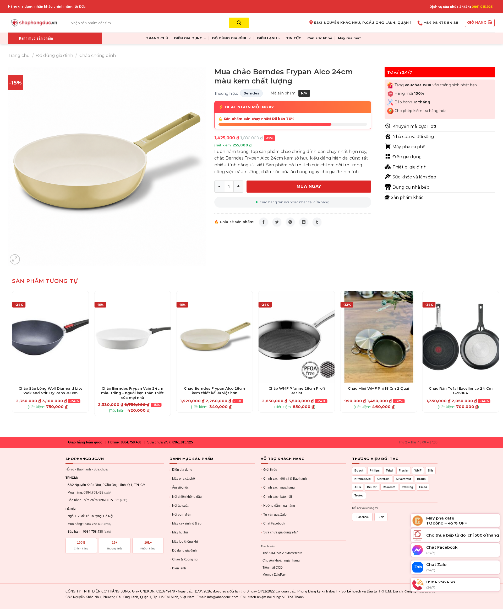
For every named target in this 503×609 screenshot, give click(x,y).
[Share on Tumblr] (317, 222)
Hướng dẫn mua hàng (278, 505)
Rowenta (389, 487)
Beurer (372, 487)
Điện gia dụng (181, 470)
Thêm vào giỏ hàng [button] (50, 381)
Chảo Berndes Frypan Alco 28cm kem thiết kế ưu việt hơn (214, 390)
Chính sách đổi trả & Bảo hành (284, 478)
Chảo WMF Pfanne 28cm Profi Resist (297, 390)
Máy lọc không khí (184, 541)
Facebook (363, 516)
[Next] (499, 355)
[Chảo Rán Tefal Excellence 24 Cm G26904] (461, 337)
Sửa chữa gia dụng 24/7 (279, 532)
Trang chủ (19, 55)
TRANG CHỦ (157, 38)
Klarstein (383, 478)
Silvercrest (403, 478)
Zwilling (407, 487)
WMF (418, 470)
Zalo (381, 516)
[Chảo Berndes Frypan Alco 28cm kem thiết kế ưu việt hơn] (214, 337)
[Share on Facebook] (263, 222)
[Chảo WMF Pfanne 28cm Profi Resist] (296, 337)
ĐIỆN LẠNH (267, 38)
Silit (430, 470)
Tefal (389, 470)
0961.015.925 (482, 7)
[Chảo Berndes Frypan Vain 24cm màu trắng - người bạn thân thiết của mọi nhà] (132, 337)
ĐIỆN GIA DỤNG (188, 38)
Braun (421, 478)
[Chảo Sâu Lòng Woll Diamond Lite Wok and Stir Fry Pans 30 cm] (50, 337)
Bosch (359, 470)
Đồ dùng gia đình (54, 55)
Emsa (423, 487)
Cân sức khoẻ (319, 38)
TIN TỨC (293, 38)
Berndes (251, 93)
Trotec (359, 495)
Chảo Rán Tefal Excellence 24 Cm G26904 (461, 390)
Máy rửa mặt (349, 38)
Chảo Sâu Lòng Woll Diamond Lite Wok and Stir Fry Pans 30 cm (51, 390)
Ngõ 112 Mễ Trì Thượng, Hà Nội (90, 516)
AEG (357, 487)
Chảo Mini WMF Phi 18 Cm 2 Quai (378, 388)
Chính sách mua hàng (278, 487)
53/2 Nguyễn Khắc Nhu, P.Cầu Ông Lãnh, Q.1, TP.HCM (106, 485)
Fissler (403, 470)
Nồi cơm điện (180, 514)
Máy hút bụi (179, 532)
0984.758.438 (131, 442)
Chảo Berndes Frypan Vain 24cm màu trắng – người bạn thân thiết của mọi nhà (132, 393)
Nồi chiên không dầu (186, 497)
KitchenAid (362, 478)
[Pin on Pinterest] (290, 222)
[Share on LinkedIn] (303, 222)
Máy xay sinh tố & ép (185, 523)
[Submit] (239, 23)
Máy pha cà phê (182, 478)
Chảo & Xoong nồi (184, 559)
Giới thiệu (269, 470)
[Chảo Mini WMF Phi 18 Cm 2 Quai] (379, 337)
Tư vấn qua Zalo (274, 514)
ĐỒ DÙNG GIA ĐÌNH (230, 38)
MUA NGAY (309, 186)
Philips (375, 470)
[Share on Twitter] (276, 222)
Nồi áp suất (179, 505)
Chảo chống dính (97, 55)
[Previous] (12, 355)
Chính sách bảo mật (276, 497)
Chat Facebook (273, 523)
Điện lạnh (178, 568)
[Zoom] (15, 259)
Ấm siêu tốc (179, 487)
